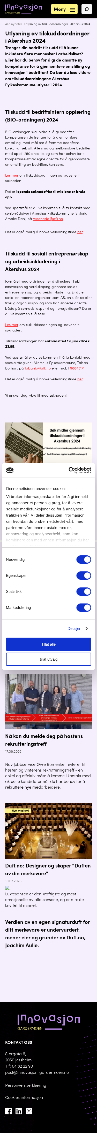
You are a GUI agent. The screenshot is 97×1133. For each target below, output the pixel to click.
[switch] (83, 575)
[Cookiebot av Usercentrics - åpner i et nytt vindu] (69, 470)
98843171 (77, 369)
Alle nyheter (13, 24)
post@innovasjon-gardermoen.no (37, 1073)
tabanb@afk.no (38, 369)
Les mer (11, 176)
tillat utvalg (48, 659)
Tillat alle (48, 644)
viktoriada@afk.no (48, 219)
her (80, 232)
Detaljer (74, 628)
